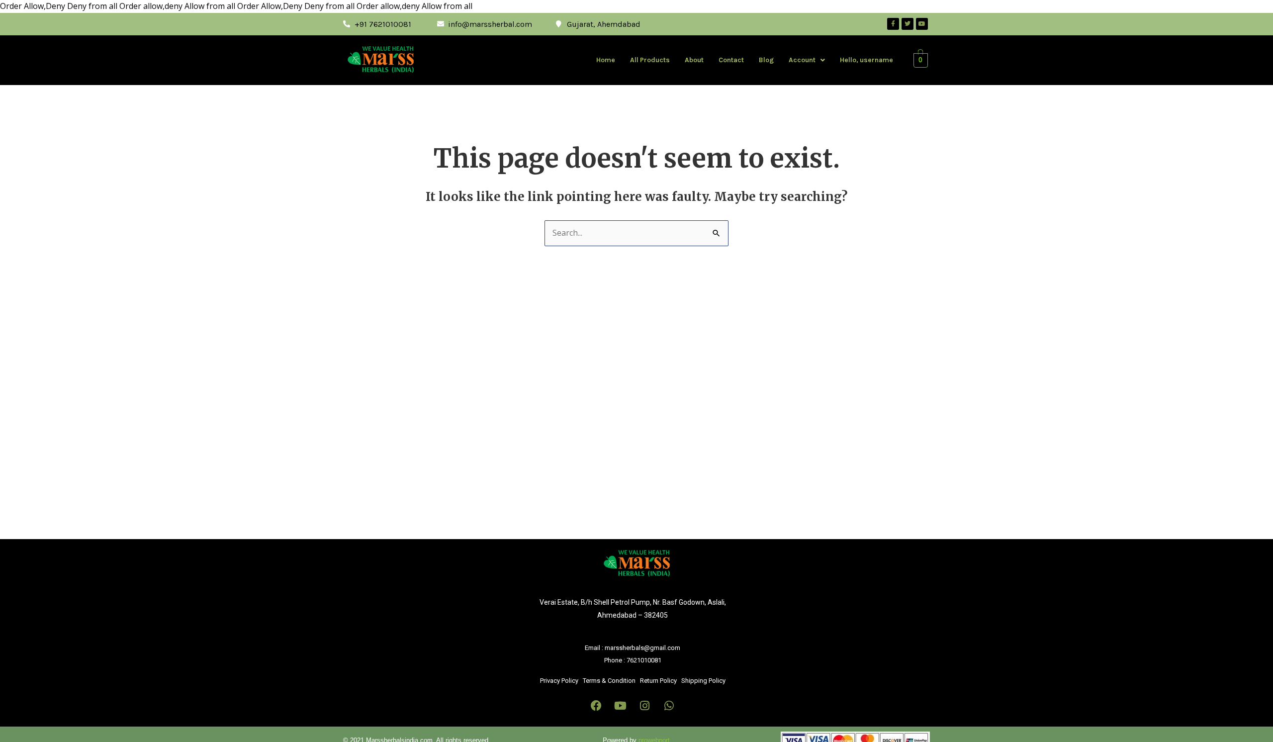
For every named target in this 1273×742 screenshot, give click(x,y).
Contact (731, 60)
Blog (766, 60)
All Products (650, 60)
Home (605, 60)
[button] (806, 60)
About (694, 60)
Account (802, 60)
